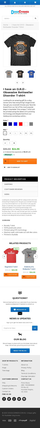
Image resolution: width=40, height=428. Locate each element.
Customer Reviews (13, 189)
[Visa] (4, 420)
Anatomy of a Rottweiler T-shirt (29, 268)
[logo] (20, 12)
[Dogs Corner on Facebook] (4, 399)
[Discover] (23, 420)
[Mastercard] (10, 420)
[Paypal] (33, 420)
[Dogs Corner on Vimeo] (19, 399)
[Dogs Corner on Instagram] (24, 399)
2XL (26, 133)
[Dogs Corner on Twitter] (9, 399)
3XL (31, 133)
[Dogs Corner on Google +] (14, 399)
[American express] (15, 420)
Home (5, 25)
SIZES (6, 194)
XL (20, 133)
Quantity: (6, 139)
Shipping (8, 184)
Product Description (15, 179)
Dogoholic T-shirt (11, 267)
